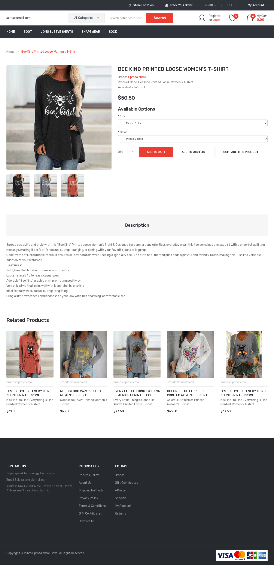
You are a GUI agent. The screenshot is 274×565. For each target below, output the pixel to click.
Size (122, 116)
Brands (120, 475)
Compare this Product (240, 152)
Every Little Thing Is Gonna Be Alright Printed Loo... (136, 393)
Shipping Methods (91, 490)
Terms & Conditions (92, 506)
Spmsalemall (137, 77)
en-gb (209, 5)
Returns (120, 513)
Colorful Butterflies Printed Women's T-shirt (187, 393)
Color (123, 132)
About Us (85, 483)
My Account (123, 506)
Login (216, 20)
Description (137, 225)
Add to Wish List (194, 152)
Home (10, 51)
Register (214, 16)
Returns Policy (89, 475)
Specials (121, 498)
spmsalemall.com (18, 18)
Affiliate (120, 490)
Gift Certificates (90, 513)
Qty (120, 152)
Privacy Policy (88, 498)
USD (231, 5)
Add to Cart (156, 152)
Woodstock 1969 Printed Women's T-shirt (80, 393)
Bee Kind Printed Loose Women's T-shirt (49, 51)
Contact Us (87, 521)
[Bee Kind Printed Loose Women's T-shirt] (18, 185)
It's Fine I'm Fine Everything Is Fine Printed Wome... (29, 393)
